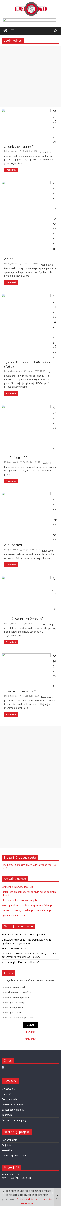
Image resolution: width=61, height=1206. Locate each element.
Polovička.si (8, 1150)
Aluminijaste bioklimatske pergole (19, 900)
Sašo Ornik (21, 864)
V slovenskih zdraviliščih (18, 992)
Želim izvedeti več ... (28, 1199)
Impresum (7, 1114)
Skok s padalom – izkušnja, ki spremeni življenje (27, 905)
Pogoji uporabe (10, 1099)
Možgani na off (11, 462)
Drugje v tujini (13, 1012)
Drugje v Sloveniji (15, 1002)
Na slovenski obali (15, 987)
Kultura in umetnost (13, 371)
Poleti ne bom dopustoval (19, 1017)
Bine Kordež (8, 864)
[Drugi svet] (30, 3)
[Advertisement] (30, 76)
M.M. (30, 864)
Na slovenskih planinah (18, 997)
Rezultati (30, 1031)
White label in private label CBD (18, 886)
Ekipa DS (6, 1094)
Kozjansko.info (9, 1139)
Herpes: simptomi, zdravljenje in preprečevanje (26, 910)
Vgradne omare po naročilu (16, 915)
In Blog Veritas (10, 151)
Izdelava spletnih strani (14, 1155)
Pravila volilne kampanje (14, 1120)
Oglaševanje (8, 1088)
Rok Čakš (15, 1177)
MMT (4, 1177)
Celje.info (7, 1145)
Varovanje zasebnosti (13, 1104)
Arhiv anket (30, 1038)
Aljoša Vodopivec (42, 864)
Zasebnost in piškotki (13, 1109)
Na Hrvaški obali (14, 1007)
